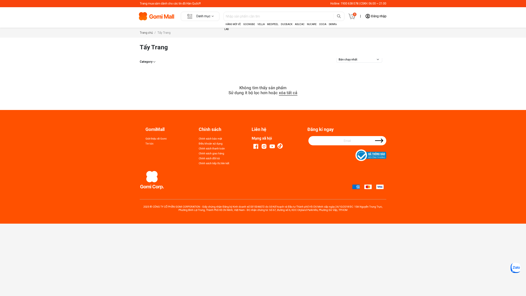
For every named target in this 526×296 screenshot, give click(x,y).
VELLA (261, 24)
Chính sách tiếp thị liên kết (214, 163)
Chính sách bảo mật (210, 138)
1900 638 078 (349, 3)
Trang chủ (146, 32)
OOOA (322, 24)
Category (146, 61)
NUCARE (312, 24)
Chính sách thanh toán (212, 148)
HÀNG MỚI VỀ (233, 24)
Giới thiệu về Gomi (156, 138)
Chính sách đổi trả (209, 158)
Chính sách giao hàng (211, 153)
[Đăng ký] (379, 143)
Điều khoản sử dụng (211, 143)
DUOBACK (286, 24)
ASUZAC (300, 24)
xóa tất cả (288, 92)
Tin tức (149, 143)
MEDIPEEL (272, 24)
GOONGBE (249, 24)
